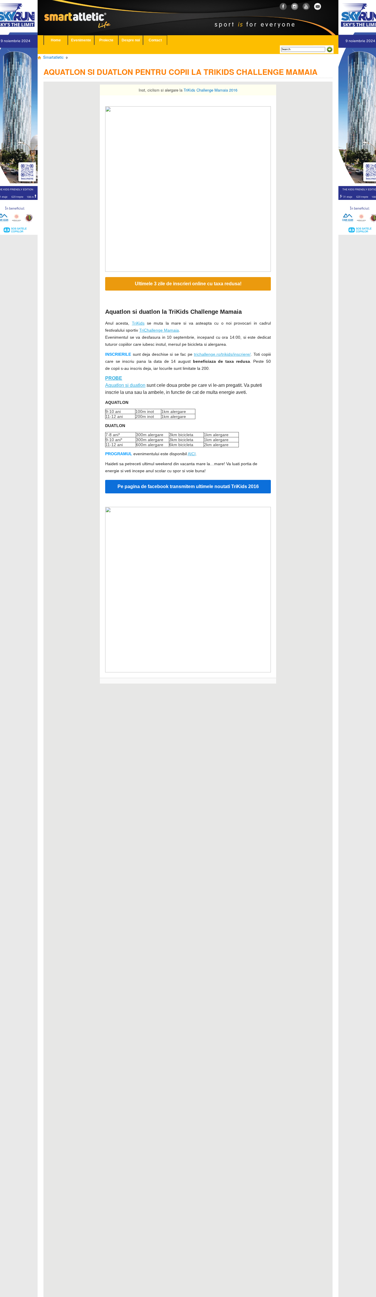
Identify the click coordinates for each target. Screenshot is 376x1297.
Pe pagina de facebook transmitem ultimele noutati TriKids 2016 (188, 486)
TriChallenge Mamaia (159, 330)
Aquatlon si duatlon (125, 385)
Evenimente (81, 40)
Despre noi (131, 40)
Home (56, 40)
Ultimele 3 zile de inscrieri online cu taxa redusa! (188, 283)
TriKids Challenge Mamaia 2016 (210, 90)
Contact (155, 40)
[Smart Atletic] (82, 11)
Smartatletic (53, 57)
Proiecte (106, 40)
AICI (192, 453)
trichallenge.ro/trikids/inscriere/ (222, 354)
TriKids (138, 323)
